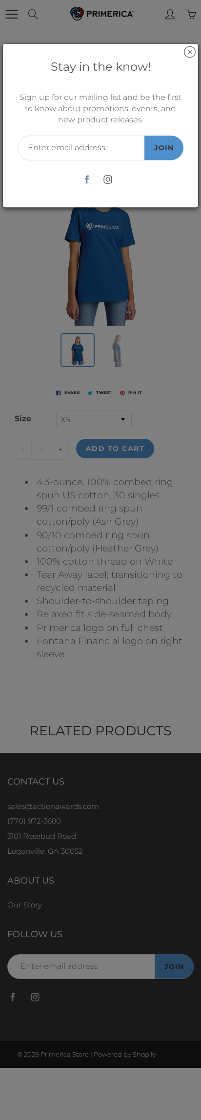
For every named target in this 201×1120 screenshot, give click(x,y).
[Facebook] (86, 179)
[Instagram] (107, 179)
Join (164, 147)
